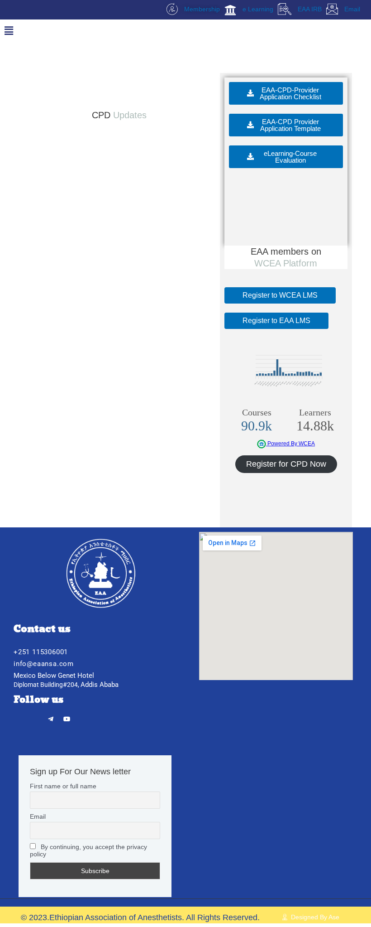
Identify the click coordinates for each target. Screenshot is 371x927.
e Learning (257, 9)
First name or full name (63, 786)
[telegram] (51, 716)
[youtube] (66, 716)
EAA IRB (309, 9)
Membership (201, 9)
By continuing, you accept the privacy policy (88, 850)
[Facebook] (20, 716)
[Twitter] (36, 716)
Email (351, 9)
